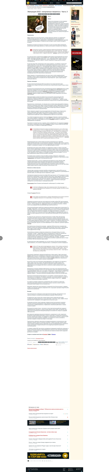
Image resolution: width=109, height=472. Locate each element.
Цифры (64, 470)
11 (44, 460)
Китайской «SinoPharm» (77, 89)
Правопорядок (51, 5)
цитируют (55, 53)
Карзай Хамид (73, 21)
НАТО (52, 89)
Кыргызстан (42, 0)
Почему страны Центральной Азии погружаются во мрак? (41, 413)
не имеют (53, 257)
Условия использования (34, 469)
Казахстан (37, 0)
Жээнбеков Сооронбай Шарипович (78, 36)
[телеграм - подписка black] (48, 458)
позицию (48, 124)
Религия (40, 5)
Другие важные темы (78, 5)
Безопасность (45, 5)
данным (29, 255)
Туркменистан (55, 0)
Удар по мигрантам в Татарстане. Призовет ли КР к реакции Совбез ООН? (44, 428)
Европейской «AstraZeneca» (75, 87)
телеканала (29, 93)
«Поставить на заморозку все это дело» (37, 449)
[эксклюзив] (76, 69)
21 (77, 108)
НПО (37, 67)
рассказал (67, 136)
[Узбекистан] (67, 435)
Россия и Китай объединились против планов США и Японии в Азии (43, 417)
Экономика (32, 5)
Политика (28, 5)
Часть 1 (49, 16)
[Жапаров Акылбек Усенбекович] (73, 33)
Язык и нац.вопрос (58, 5)
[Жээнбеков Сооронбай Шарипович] (73, 39)
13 (76, 107)
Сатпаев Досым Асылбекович (78, 42)
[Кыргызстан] (67, 428)
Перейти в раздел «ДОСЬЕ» (75, 24)
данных (45, 56)
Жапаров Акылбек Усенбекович (78, 29)
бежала (50, 117)
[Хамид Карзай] (75, 14)
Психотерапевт (30, 183)
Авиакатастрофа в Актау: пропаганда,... (40, 422)
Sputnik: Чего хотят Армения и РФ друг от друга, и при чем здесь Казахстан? (45, 445)
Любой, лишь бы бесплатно (75, 92)
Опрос (28, 37)
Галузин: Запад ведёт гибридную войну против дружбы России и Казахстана (45, 438)
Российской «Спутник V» (77, 88)
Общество (37, 5)
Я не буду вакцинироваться (77, 93)
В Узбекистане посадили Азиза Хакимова (38, 435)
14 (77, 107)
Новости (35, 8)
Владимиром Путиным (40, 338)
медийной (52, 119)
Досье (64, 469)
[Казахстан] (67, 409)
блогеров (29, 223)
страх (30, 208)
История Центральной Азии (68, 5)
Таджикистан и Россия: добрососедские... (61, 422)
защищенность (31, 158)
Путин (43, 203)
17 (72, 108)
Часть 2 (49, 18)
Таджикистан (48, 0)
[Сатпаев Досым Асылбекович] (73, 46)
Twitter (49, 334)
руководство (59, 88)
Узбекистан (60, 0)
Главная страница (30, 8)
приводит (64, 278)
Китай (65, 0)
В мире (69, 0)
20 (76, 108)
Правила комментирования (32, 348)
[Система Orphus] (62, 345)
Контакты (29, 469)
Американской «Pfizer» (76, 90)
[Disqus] (48, 363)
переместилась (49, 92)
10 (42, 460)
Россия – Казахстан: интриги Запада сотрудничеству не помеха (42, 442)
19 (75, 108)
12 (46, 460)
